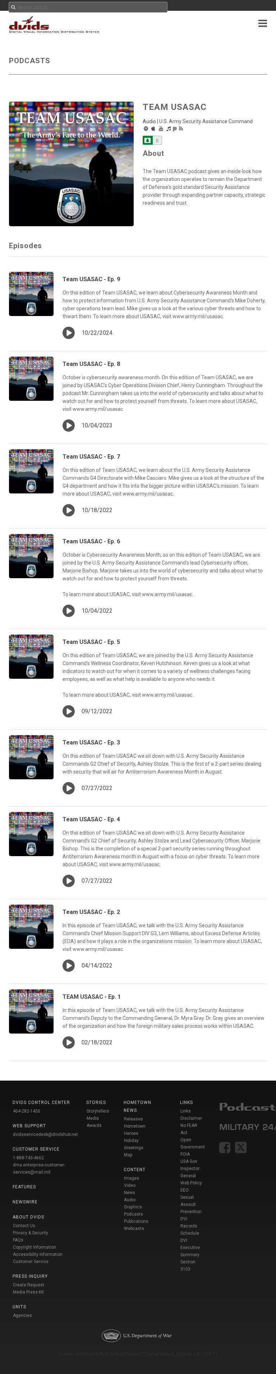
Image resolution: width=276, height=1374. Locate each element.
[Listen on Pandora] (175, 128)
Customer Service (31, 1261)
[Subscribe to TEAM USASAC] (148, 140)
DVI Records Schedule (189, 1226)
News (129, 1192)
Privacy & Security (30, 1232)
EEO (184, 1190)
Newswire (25, 1201)
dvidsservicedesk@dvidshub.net (45, 1134)
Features (24, 1186)
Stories (96, 1102)
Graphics (133, 1207)
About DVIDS (28, 1217)
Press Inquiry (30, 1276)
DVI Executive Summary (190, 1247)
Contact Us (24, 1225)
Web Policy (191, 1182)
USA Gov (188, 1161)
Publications (136, 1221)
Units (19, 1306)
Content (135, 1169)
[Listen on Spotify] (146, 128)
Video (129, 1185)
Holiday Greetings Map (133, 1147)
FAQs (18, 1240)
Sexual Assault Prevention (191, 1204)
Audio (129, 1199)
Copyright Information (34, 1247)
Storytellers (98, 1111)
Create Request (28, 1284)
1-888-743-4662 (28, 1157)
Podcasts (133, 1214)
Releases (133, 1119)
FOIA (185, 1154)
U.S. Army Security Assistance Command (206, 121)
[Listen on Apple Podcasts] (153, 128)
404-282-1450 (26, 1111)
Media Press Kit (28, 1292)
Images (131, 1178)
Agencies (22, 1315)
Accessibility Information (38, 1254)
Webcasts (134, 1228)
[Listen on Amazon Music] (168, 128)
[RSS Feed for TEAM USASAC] (181, 128)
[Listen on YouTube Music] (161, 128)
